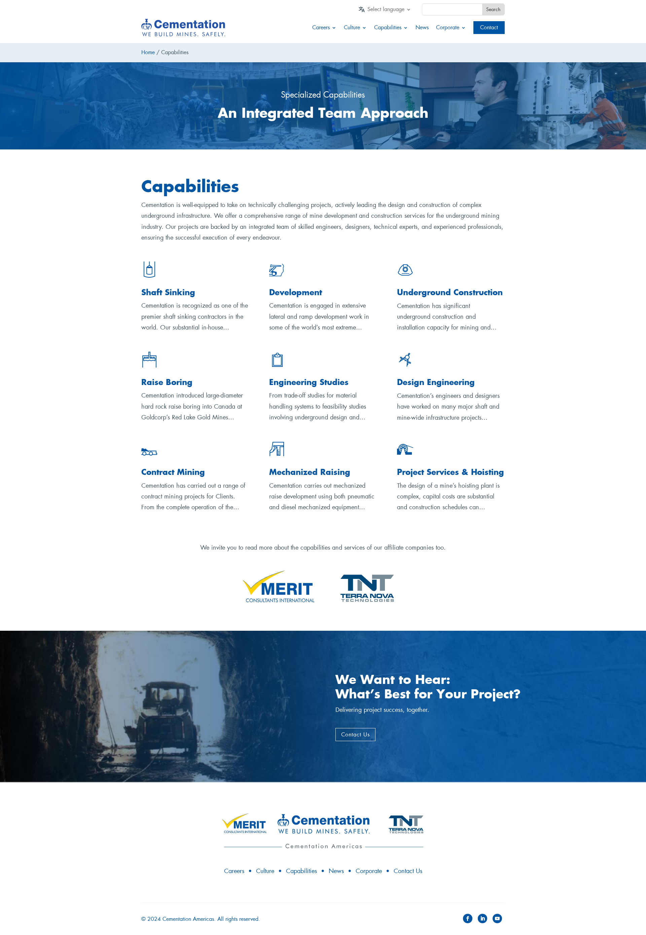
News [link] (422, 27)
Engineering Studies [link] (309, 382)
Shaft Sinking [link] (168, 292)
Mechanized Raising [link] (309, 472)
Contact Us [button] (355, 734)
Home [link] (148, 52)
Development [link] (295, 292)
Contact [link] (489, 27)
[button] (467, 918)
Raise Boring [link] (166, 382)
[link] (389, 10)
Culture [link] (352, 27)
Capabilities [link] (387, 27)
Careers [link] (321, 27)
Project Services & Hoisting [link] (450, 472)
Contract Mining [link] (173, 472)
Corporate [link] (447, 27)
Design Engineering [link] (436, 382)
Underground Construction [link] (450, 292)
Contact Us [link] (408, 871)
